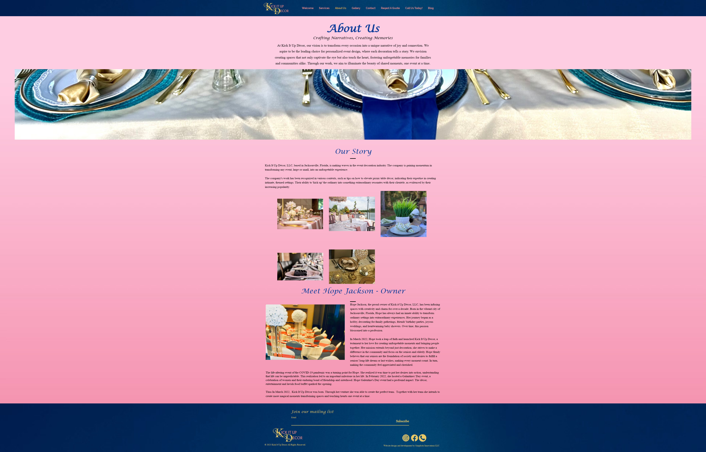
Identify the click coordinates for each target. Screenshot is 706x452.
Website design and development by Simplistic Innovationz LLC (411, 445)
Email (293, 417)
